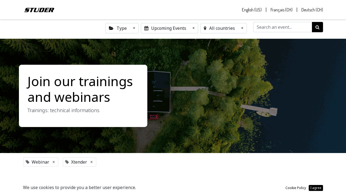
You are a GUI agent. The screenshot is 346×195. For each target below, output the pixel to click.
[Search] (317, 27)
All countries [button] (222, 28)
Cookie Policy (295, 188)
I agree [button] (315, 188)
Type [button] (121, 28)
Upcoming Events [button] (168, 28)
